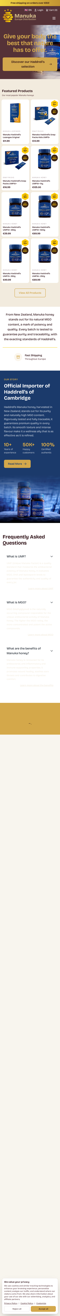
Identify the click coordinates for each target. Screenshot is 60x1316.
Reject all (16, 1309)
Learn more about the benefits (36, 685)
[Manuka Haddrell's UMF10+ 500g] (44, 206)
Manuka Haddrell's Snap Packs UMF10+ (14, 182)
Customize (41, 1303)
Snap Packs (37, 131)
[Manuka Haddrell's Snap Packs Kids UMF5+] (44, 113)
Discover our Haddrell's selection (28, 64)
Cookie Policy (26, 1303)
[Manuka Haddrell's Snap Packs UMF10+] (15, 160)
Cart (53, 10)
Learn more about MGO (40, 634)
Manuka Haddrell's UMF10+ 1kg (41, 182)
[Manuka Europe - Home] (19, 15)
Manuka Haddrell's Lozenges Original (12, 136)
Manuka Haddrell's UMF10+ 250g (12, 228)
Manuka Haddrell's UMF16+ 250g (41, 274)
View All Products (30, 292)
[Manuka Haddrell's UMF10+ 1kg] (44, 160)
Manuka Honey (39, 178)
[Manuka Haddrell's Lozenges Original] (15, 113)
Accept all (43, 1309)
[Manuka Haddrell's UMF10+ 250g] (15, 206)
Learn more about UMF (40, 588)
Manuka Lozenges (11, 131)
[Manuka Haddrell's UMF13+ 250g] (15, 252)
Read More (15, 463)
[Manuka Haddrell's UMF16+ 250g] (44, 252)
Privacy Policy (10, 1303)
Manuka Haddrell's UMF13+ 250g (12, 274)
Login (40, 10)
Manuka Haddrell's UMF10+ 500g (41, 228)
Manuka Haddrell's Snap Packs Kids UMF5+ (44, 136)
